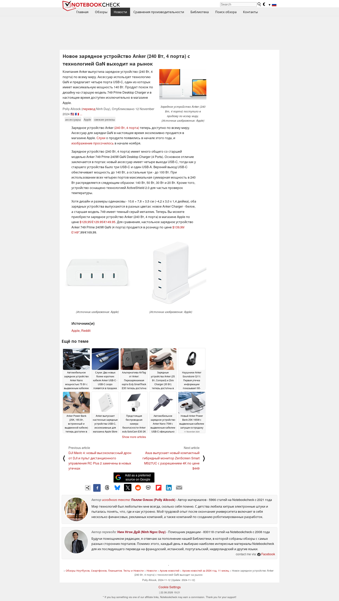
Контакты (250, 12)
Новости (120, 12)
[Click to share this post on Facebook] (97, 488)
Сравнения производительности (158, 12)
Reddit (85, 330)
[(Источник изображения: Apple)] (97, 274)
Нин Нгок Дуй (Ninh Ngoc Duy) (141, 532)
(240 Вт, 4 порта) (126, 127)
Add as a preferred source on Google (138, 477)
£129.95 (97, 222)
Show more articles (134, 437)
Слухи (101, 138)
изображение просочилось (92, 143)
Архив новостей (169, 570)
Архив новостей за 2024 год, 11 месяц (205, 570)
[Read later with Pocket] (148, 487)
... (81, 114)
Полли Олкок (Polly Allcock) (153, 499)
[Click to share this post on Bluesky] (117, 488)
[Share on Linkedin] (168, 487)
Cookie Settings (170, 587)
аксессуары (73, 119)
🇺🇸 (72, 114)
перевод (88, 109)
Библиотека (199, 12)
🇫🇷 (77, 114)
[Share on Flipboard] (158, 487)
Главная (82, 12)
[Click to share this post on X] (127, 487)
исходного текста (116, 499)
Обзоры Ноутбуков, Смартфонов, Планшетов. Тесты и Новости (105, 570)
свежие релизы (104, 119)
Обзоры (101, 12)
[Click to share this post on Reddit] (138, 487)
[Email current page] (179, 488)
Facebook (268, 554)
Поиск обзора (226, 12)
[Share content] (87, 488)
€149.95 (109, 222)
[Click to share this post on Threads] (107, 488)
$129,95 (85, 222)
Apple (87, 119)
